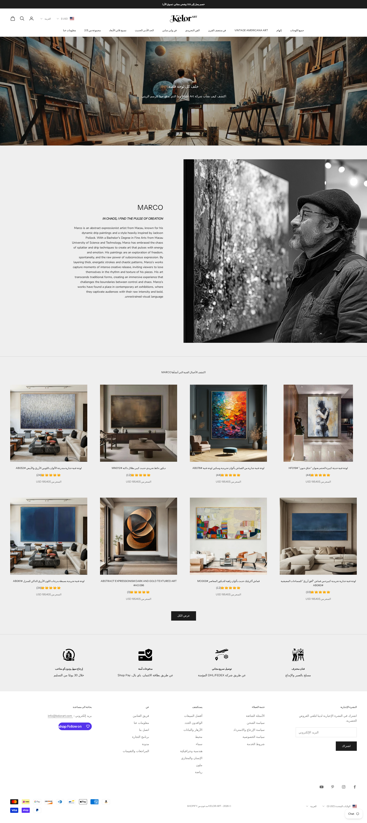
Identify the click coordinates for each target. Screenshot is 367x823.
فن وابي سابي (169, 30)
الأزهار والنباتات (193, 730)
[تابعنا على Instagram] (344, 787)
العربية (48, 18)
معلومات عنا (69, 30)
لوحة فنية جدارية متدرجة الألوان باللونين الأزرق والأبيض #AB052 (49, 468)
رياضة (198, 772)
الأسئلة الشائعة (255, 716)
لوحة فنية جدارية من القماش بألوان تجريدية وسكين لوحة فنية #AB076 (228, 468)
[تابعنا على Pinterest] (332, 787)
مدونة (145, 744)
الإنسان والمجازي (191, 758)
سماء (199, 744)
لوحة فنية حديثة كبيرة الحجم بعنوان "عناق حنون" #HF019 (318, 468)
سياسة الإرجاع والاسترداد (249, 730)
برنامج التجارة (140, 737)
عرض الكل (183, 616)
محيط (198, 737)
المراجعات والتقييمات (136, 751)
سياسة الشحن (256, 723)
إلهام (279, 30)
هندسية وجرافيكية (191, 751)
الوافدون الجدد (193, 723)
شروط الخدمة (256, 744)
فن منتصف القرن (217, 30)
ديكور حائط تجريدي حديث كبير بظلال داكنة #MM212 (139, 468)
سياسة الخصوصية (254, 737)
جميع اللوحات (297, 30)
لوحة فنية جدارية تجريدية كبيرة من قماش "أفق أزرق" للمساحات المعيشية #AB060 (318, 583)
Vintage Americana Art (251, 30)
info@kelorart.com (60, 716)
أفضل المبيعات (193, 716)
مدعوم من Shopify (197, 806)
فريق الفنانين (141, 716)
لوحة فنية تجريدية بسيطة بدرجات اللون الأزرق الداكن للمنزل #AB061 (49, 581)
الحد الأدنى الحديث (144, 30)
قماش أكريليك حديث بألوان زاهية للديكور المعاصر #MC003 (228, 581)
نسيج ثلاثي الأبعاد (117, 30)
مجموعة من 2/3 (92, 30)
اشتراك (346, 746)
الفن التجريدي (192, 30)
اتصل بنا (144, 730)
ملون (199, 765)
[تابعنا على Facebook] (355, 787)
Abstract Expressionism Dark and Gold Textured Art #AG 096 (139, 583)
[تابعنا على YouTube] (321, 787)
